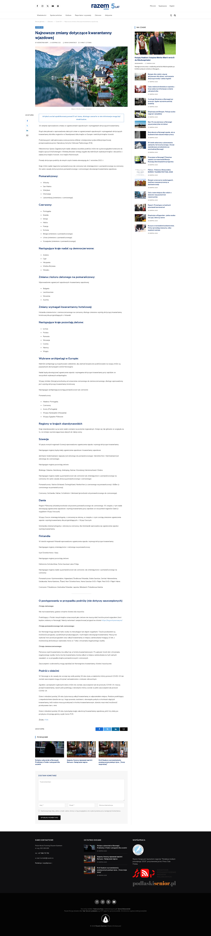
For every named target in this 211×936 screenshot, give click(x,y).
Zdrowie (98, 15)
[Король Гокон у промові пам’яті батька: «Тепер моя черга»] (81, 749)
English (172, 6)
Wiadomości (41, 15)
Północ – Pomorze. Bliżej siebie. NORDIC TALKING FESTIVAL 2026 (160, 171)
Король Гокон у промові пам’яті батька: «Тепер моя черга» (79, 761)
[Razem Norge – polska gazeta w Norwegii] (105, 6)
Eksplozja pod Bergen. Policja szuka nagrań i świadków (161, 113)
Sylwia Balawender (124, 909)
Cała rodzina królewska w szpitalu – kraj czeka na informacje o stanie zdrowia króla (161, 89)
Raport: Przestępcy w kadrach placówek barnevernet (159, 206)
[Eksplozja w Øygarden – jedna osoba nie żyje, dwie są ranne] (140, 218)
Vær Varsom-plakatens (90, 911)
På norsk (153, 6)
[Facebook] (27, 121)
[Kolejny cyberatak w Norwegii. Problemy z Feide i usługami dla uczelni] (49, 749)
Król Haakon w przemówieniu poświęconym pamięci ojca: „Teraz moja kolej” (112, 762)
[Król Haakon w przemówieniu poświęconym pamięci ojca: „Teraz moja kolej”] (113, 749)
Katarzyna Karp (42, 43)
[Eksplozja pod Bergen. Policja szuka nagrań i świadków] (140, 114)
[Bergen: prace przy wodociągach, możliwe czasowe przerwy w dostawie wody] (140, 182)
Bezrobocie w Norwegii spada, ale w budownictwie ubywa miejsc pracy (161, 133)
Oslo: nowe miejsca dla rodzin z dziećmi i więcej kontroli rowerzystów (160, 195)
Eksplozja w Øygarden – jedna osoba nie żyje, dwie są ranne (161, 216)
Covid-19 (39, 27)
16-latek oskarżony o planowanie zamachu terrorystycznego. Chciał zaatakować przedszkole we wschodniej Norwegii (161, 146)
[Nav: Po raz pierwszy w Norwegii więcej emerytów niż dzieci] (140, 124)
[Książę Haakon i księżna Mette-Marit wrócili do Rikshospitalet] (155, 43)
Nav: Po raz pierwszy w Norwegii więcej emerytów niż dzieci (160, 123)
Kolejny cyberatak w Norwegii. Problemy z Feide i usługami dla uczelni (47, 762)
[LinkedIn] (27, 130)
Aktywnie (108, 15)
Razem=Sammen (101, 926)
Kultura (68, 15)
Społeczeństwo (56, 15)
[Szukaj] (175, 15)
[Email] (27, 135)
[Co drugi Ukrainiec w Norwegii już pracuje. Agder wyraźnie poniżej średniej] (140, 101)
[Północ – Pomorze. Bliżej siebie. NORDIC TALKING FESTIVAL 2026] (140, 172)
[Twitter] (27, 125)
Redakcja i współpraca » (43, 863)
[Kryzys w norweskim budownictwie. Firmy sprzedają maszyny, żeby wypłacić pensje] (140, 228)
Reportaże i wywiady (83, 15)
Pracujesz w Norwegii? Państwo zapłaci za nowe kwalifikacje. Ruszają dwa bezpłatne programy (161, 159)
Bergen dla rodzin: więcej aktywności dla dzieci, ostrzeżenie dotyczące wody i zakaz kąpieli (161, 76)
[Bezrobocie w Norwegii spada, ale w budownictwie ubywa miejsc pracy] (140, 134)
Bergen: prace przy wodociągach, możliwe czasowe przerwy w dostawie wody (160, 182)
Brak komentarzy (71, 43)
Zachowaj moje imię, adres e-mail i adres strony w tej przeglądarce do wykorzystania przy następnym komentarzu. (81, 811)
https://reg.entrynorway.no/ (112, 620)
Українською (162, 6)
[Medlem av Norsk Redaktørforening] (105, 919)
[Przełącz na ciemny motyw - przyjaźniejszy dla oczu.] (171, 15)
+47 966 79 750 (43, 853)
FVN (46, 720)
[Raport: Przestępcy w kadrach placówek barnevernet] (140, 207)
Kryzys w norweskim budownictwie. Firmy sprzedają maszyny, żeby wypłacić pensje (161, 228)
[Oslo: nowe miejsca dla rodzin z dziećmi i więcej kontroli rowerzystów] (140, 195)
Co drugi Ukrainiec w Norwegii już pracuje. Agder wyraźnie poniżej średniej (160, 101)
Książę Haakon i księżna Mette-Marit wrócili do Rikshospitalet (155, 58)
